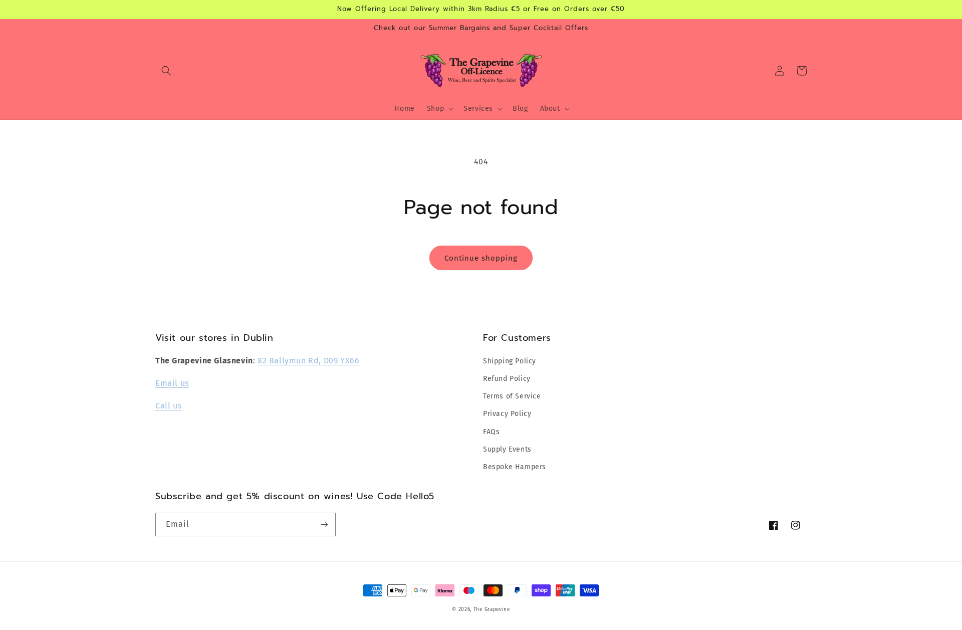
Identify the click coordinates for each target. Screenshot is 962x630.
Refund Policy (507, 378)
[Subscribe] (324, 524)
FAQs (491, 432)
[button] (166, 71)
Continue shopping (481, 258)
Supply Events (507, 449)
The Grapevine (491, 609)
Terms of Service (512, 396)
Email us (172, 383)
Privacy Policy (507, 413)
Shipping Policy (509, 361)
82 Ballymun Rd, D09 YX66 (308, 360)
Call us (168, 405)
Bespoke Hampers (514, 467)
